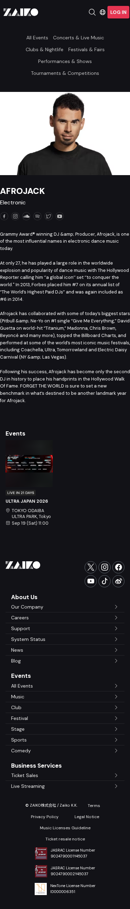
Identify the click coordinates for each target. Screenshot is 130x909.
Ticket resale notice (65, 839)
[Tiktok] (104, 581)
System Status (28, 639)
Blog (16, 661)
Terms (94, 805)
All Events (37, 37)
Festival (19, 718)
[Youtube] (91, 581)
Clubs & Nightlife (44, 49)
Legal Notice (87, 817)
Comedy (21, 750)
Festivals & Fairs (86, 49)
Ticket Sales (24, 775)
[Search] (92, 12)
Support (20, 628)
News (17, 650)
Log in (118, 12)
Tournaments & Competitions (65, 73)
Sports (19, 740)
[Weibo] (118, 581)
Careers (20, 617)
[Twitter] (91, 567)
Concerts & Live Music (78, 37)
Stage (18, 729)
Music (17, 696)
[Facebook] (118, 567)
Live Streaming (28, 786)
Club (16, 707)
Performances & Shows (65, 61)
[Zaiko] (20, 12)
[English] (102, 12)
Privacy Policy (45, 817)
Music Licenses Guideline (65, 828)
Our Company (27, 607)
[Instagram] (104, 567)
